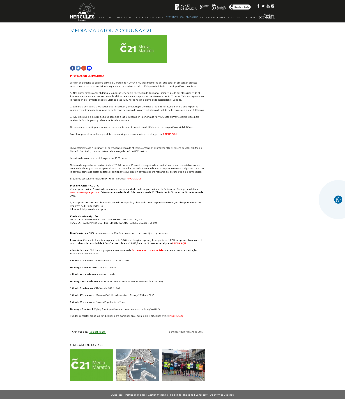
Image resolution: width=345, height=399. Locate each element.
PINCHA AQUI (179, 243)
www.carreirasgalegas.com (85, 192)
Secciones (153, 17)
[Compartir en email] (89, 68)
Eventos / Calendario (181, 17)
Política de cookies (135, 394)
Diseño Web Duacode (222, 394)
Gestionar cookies (158, 394)
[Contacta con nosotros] (338, 199)
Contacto (249, 17)
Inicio (101, 17)
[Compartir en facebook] (72, 68)
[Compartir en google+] (83, 68)
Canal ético (202, 394)
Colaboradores (212, 17)
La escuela (132, 17)
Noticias (233, 17)
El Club (114, 17)
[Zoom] (137, 49)
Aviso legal (117, 394)
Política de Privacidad (181, 394)
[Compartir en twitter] (78, 68)
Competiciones (97, 331)
